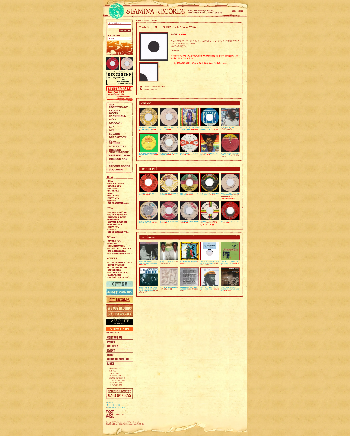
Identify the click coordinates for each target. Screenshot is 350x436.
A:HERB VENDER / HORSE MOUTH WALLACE (148, 221)
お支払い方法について (116, 375)
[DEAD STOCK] (119, 137)
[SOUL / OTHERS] (119, 142)
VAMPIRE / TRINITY (206, 221)
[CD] (119, 162)
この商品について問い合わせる (153, 86)
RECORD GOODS (150, 20)
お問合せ (110, 402)
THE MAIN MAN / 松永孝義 (188, 261)
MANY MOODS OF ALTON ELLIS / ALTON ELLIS (209, 288)
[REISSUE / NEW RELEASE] (119, 151)
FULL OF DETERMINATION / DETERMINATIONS (230, 262)
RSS (117, 414)
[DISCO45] (119, 123)
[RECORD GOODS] (119, 166)
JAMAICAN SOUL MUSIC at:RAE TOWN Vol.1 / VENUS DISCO (230, 289)
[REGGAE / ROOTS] (119, 111)
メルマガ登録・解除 (115, 385)
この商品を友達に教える (151, 89)
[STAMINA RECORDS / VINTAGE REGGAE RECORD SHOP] (146, 11)
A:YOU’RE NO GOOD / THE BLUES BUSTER (209, 128)
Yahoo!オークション (115, 368)
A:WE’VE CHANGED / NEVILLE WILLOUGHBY (230, 194)
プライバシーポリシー (114, 405)
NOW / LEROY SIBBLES (229, 127)
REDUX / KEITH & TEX (167, 261)
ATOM (122, 414)
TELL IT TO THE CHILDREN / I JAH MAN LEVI (189, 128)
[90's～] (119, 119)
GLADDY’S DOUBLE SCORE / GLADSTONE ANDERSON (148, 262)
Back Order (112, 371)
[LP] (119, 126)
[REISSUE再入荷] (119, 159)
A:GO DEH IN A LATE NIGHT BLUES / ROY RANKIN (148, 154)
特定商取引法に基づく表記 (116, 407)
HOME (138, 20)
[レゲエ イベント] (119, 350)
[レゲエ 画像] (119, 341)
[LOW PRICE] (119, 146)
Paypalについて (114, 373)
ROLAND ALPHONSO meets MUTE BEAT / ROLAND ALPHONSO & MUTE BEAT (148, 289)
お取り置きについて (115, 382)
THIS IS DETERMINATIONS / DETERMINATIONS (209, 262)
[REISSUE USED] (119, 155)
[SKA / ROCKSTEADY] (119, 106)
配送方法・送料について (117, 378)
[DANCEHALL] (119, 116)
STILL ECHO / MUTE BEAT (168, 287)
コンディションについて (117, 380)
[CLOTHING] (119, 169)
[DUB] (119, 130)
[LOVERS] (119, 134)
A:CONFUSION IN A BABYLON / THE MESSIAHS (148, 128)
